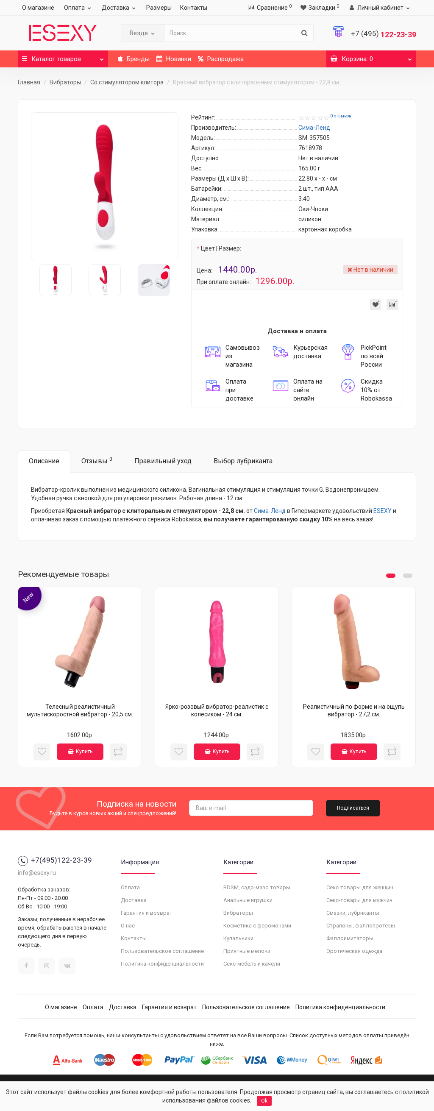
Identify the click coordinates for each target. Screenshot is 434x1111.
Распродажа (225, 59)
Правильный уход (163, 461)
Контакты (193, 7)
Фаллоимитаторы (349, 938)
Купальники (238, 938)
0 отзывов (340, 116)
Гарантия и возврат (146, 913)
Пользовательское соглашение (162, 951)
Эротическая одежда (354, 951)
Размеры (159, 7)
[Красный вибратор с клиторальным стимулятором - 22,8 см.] (104, 186)
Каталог (56, 59)
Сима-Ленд (270, 510)
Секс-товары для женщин (359, 887)
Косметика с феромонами (257, 925)
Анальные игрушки (248, 900)
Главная (29, 82)
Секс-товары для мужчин (359, 900)
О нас (128, 925)
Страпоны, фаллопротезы (360, 925)
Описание (44, 461)
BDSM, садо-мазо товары (256, 887)
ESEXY (382, 510)
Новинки (177, 59)
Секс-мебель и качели (251, 964)
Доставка (115, 7)
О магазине (38, 7)
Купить (84, 752)
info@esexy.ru (37, 872)
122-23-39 (383, 34)
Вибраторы (65, 82)
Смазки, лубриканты (352, 913)
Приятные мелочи (246, 951)
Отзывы (96, 460)
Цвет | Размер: (221, 248)
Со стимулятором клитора (127, 82)
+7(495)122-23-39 (61, 860)
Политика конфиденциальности (162, 964)
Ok (264, 1101)
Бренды (137, 59)
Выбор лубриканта (243, 461)
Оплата (74, 7)
